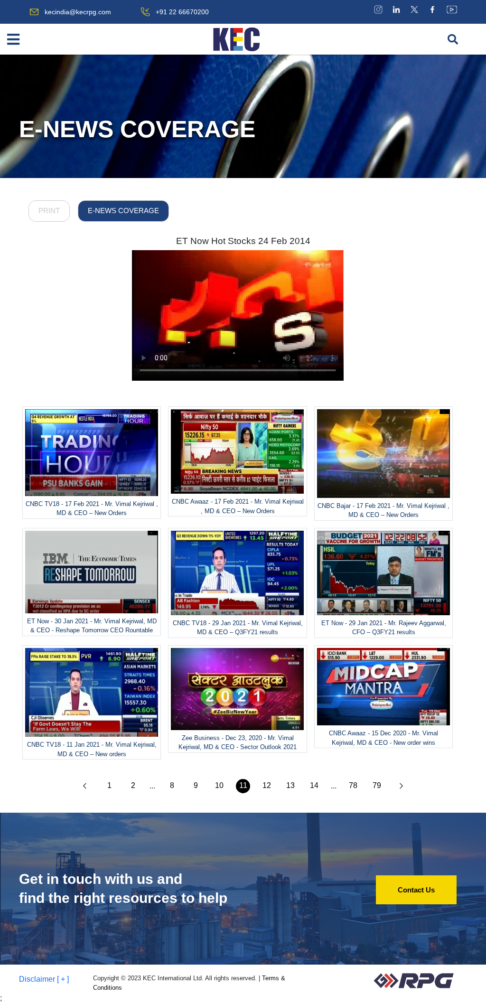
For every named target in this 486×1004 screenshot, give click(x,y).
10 (219, 785)
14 (314, 785)
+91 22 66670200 (182, 12)
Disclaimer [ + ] (44, 979)
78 (353, 785)
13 (290, 785)
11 (243, 785)
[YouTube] (452, 9)
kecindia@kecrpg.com (78, 12)
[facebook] (432, 9)
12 (266, 785)
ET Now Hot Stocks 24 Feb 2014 (243, 241)
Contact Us (416, 890)
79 (377, 785)
